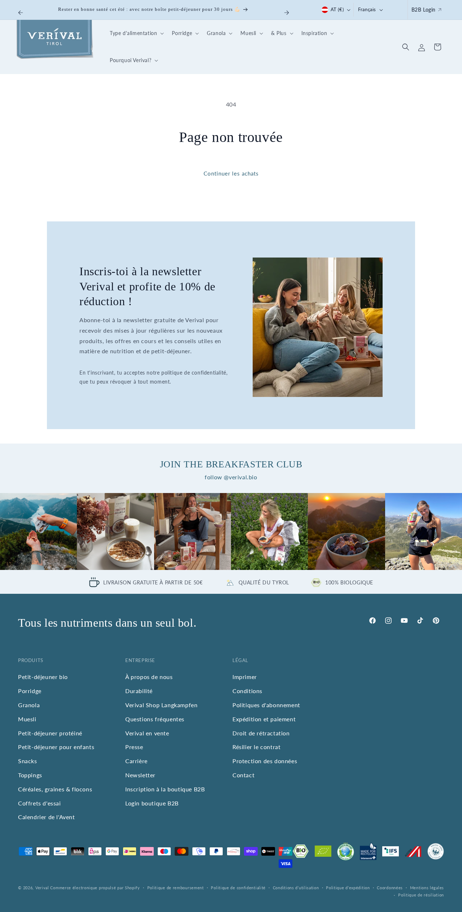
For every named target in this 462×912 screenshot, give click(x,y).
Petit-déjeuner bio (43, 676)
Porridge (30, 690)
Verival (42, 887)
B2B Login (423, 10)
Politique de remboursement (175, 887)
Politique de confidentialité (238, 887)
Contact (243, 774)
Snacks (27, 760)
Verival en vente (147, 733)
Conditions (247, 690)
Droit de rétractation (261, 733)
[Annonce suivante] (287, 13)
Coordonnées (390, 887)
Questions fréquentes (154, 719)
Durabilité (139, 690)
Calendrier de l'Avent (46, 816)
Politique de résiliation (421, 894)
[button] (136, 33)
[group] (38, 531)
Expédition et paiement (264, 719)
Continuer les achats (231, 173)
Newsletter (140, 774)
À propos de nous (149, 676)
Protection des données (264, 760)
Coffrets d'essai (39, 803)
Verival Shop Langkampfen (161, 704)
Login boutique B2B (152, 803)
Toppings (30, 774)
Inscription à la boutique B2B (165, 789)
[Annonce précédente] (21, 13)
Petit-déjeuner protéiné (50, 733)
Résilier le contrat (256, 746)
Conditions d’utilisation (296, 887)
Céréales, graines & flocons (55, 789)
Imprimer (244, 676)
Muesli (27, 719)
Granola (29, 704)
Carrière (136, 760)
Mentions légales (427, 887)
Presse (134, 746)
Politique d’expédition (348, 887)
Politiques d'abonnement (266, 704)
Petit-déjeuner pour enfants (56, 746)
